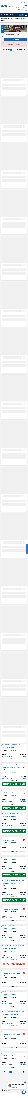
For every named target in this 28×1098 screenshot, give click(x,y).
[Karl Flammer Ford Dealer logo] (7, 7)
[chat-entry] (24, 1092)
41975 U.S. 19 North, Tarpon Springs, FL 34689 (22, 9)
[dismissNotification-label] (25, 1082)
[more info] (14, 745)
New (2, 28)
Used (2, 36)
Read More (15, 39)
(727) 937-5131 (23, 4)
